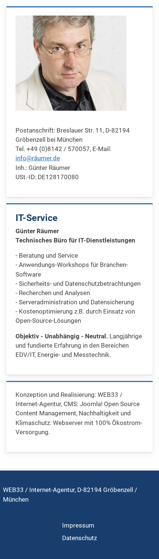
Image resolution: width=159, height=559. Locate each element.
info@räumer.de (38, 158)
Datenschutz (79, 538)
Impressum (78, 525)
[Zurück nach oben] (145, 545)
